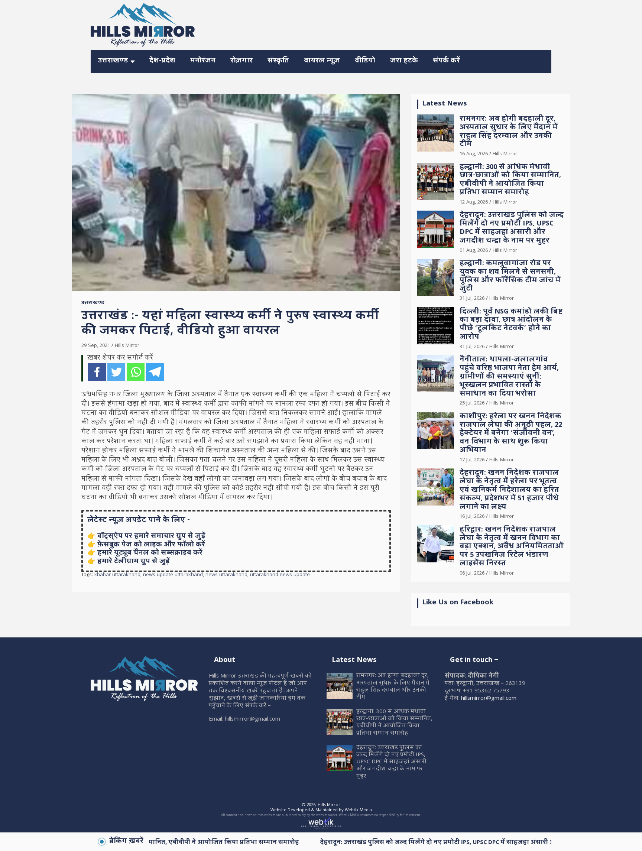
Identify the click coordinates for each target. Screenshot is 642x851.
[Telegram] (155, 372)
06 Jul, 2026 (472, 573)
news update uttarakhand (173, 575)
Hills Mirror (127, 346)
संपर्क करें (446, 61)
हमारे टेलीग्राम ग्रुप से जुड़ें (133, 561)
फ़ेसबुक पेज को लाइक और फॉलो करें (151, 545)
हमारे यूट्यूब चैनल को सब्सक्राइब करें (149, 553)
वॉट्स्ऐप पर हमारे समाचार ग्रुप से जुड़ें (151, 536)
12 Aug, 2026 (474, 202)
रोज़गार (241, 61)
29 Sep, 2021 (95, 346)
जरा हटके (404, 61)
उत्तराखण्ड (113, 61)
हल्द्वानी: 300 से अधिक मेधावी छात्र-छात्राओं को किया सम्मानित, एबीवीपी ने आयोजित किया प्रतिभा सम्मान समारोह (510, 180)
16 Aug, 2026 (474, 154)
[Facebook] (97, 372)
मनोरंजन (202, 61)
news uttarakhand (226, 575)
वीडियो (365, 61)
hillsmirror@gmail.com (488, 699)
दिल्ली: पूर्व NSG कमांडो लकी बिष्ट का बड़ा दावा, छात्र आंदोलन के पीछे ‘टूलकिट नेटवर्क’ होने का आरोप (511, 324)
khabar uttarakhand (117, 575)
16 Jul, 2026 (472, 517)
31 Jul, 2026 (472, 299)
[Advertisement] (416, 23)
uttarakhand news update (280, 575)
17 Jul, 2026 (472, 460)
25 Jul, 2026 (472, 403)
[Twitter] (116, 372)
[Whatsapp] (136, 372)
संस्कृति (278, 61)
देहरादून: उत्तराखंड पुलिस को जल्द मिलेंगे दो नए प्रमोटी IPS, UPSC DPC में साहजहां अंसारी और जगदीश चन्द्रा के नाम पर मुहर (512, 228)
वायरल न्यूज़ (322, 61)
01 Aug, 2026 (474, 251)
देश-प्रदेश (162, 61)
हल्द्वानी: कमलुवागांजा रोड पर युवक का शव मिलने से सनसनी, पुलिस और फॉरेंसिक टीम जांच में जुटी (510, 276)
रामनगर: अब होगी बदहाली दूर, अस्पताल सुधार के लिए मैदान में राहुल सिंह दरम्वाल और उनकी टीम (509, 132)
